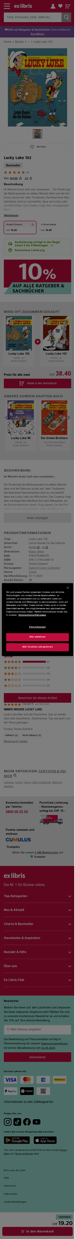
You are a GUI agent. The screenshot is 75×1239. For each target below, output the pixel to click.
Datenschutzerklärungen (32, 615)
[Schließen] (67, 587)
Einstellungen (37, 627)
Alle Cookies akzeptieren (37, 647)
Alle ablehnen (37, 637)
